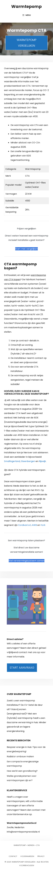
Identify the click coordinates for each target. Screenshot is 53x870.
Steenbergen (28, 461)
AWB (34, 525)
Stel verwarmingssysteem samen (26, 560)
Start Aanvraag (22, 668)
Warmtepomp (26, 6)
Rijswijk (42, 461)
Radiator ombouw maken (20, 756)
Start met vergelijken (26, 248)
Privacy (40, 856)
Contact (13, 856)
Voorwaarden (27, 856)
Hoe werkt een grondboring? (22, 770)
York (43, 525)
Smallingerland (12, 461)
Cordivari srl (24, 525)
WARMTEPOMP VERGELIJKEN (26, 43)
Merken (31, 845)
